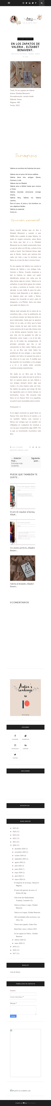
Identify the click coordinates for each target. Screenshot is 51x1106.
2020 (14, 845)
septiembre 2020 (20, 859)
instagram (15, 748)
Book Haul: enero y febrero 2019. (25, 929)
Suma (26, 450)
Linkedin (25, 748)
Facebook (15, 739)
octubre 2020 (19, 855)
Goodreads (25, 739)
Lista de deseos (15, 972)
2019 (14, 947)
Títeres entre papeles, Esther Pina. (25, 924)
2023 (14, 835)
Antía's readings (21, 54)
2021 (14, 842)
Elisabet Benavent (25, 39)
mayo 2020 (18, 872)
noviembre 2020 (20, 852)
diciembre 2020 (20, 849)
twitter (15, 758)
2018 (14, 950)
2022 (14, 838)
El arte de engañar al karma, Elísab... (22, 513)
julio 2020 (18, 866)
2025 (14, 828)
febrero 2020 (19, 940)
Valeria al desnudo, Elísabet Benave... (22, 585)
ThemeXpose (31, 1103)
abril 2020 (18, 876)
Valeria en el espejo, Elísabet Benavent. (27, 912)
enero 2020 (18, 943)
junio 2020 (18, 869)
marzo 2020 (19, 879)
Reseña (20, 450)
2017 (14, 953)
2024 (14, 831)
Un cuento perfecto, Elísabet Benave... (22, 549)
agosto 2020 (19, 862)
